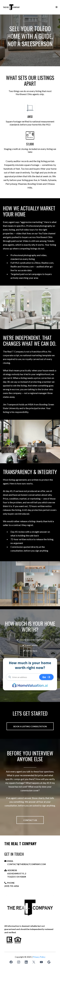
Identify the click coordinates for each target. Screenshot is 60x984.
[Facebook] (11, 962)
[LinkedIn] (26, 962)
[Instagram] (18, 962)
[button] (56, 7)
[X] (34, 962)
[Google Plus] (49, 962)
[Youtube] (41, 962)
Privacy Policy (39, 957)
